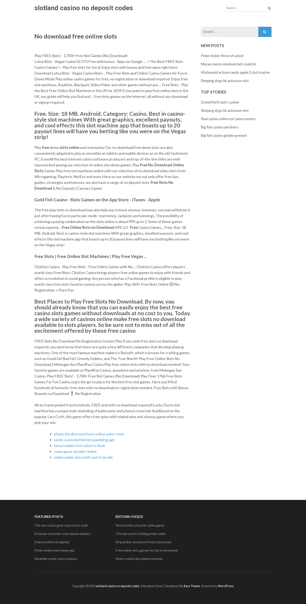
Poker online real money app (54, 550)
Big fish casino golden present (224, 135)
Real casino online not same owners (228, 119)
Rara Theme (192, 586)
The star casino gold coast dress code (61, 525)
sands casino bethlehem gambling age (84, 439)
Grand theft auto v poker (220, 102)
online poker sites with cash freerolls (83, 457)
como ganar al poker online (75, 451)
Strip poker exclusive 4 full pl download (143, 542)
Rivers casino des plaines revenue (139, 558)
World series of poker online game (140, 525)
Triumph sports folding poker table (140, 534)
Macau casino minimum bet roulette (228, 64)
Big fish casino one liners (220, 127)
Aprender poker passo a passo (55, 558)
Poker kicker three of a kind (222, 56)
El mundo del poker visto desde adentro (62, 534)
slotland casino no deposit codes (83, 8)
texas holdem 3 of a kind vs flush (79, 445)
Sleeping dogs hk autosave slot (225, 80)
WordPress (226, 586)
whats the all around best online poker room (89, 434)
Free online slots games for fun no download (147, 550)
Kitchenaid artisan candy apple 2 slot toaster (235, 72)
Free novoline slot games (52, 542)
